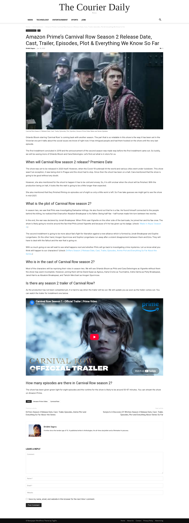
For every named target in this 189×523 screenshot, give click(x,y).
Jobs (84, 20)
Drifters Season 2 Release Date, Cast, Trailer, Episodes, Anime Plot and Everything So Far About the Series (56, 413)
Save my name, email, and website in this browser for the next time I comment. (62, 499)
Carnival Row (54, 401)
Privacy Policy (148, 521)
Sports (74, 20)
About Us (130, 521)
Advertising (159, 521)
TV (39, 30)
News (30, 20)
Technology (43, 20)
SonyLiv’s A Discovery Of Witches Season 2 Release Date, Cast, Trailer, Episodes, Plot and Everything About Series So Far (133, 413)
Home (28, 27)
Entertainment (60, 20)
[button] (160, 20)
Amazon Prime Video (40, 401)
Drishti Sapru (30, 48)
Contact (138, 521)
